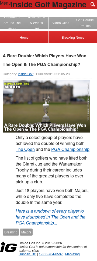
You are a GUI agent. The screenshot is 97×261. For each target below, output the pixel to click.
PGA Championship (70, 149)
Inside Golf (25, 73)
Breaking (11, 232)
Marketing (72, 254)
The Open (25, 149)
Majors (26, 232)
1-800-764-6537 (51, 254)
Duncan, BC (27, 254)
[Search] (92, 4)
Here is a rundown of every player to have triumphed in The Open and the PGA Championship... (50, 217)
